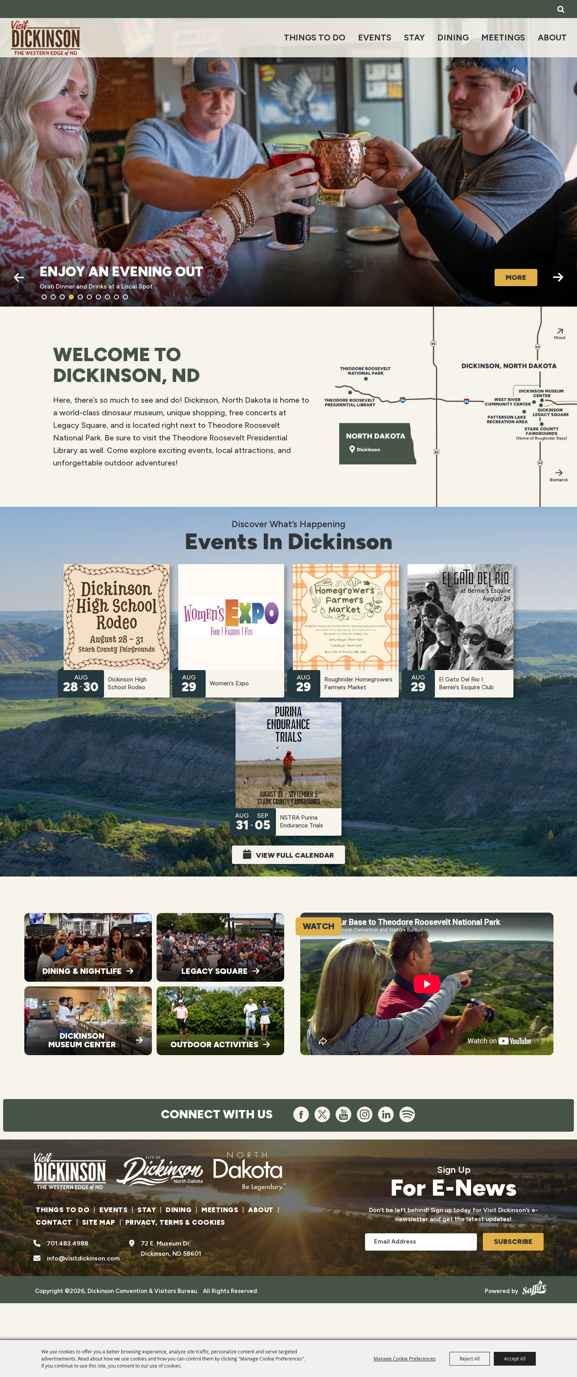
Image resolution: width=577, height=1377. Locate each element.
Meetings (503, 37)
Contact (54, 1222)
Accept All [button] (515, 1358)
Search (561, 9)
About (552, 37)
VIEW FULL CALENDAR (295, 855)
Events (374, 37)
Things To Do (314, 37)
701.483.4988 (67, 1243)
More (516, 277)
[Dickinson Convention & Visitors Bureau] (45, 37)
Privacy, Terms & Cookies (175, 1222)
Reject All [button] (470, 1358)
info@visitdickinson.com (83, 1258)
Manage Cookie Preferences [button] (405, 1358)
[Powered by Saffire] (533, 1287)
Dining (453, 37)
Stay (414, 37)
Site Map (98, 1222)
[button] (19, 277)
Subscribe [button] (513, 1241)
